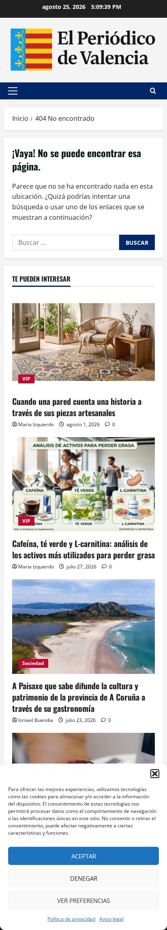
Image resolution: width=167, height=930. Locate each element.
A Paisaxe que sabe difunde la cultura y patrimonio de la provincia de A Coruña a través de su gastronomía (78, 697)
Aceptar (83, 856)
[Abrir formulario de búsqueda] (153, 91)
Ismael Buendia (35, 720)
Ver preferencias (83, 900)
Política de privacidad (71, 918)
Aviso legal (111, 918)
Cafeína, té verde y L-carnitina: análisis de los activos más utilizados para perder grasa (83, 549)
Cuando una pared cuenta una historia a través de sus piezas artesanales (76, 407)
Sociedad (33, 663)
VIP (26, 378)
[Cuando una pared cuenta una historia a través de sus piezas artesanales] (83, 342)
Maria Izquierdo (36, 424)
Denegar (83, 878)
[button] (155, 774)
